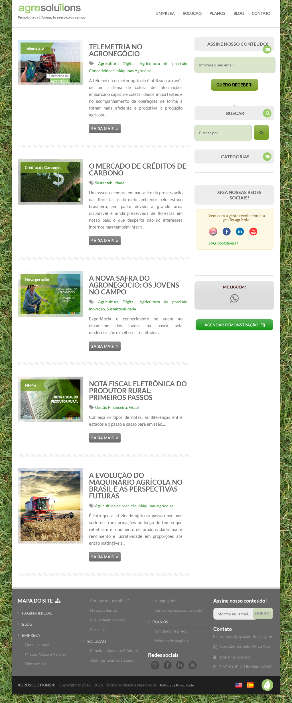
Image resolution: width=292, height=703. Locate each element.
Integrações (165, 600)
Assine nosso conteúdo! (240, 600)
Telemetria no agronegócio (115, 50)
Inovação (97, 308)
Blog (239, 13)
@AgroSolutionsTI (223, 243)
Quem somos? (37, 644)
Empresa (165, 13)
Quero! (263, 613)
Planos (218, 13)
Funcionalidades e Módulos (114, 650)
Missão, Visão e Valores (45, 654)
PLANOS (160, 621)
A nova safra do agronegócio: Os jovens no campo (134, 285)
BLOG (27, 624)
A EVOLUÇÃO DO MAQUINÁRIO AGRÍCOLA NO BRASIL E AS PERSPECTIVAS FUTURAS (135, 485)
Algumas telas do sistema (112, 660)
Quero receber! (234, 85)
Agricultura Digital (116, 63)
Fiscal (134, 407)
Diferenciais (35, 663)
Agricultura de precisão (163, 63)
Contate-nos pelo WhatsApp (245, 646)
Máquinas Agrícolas (133, 70)
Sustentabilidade (109, 182)
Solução (192, 13)
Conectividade (102, 70)
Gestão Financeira (111, 407)
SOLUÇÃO (96, 641)
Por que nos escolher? (109, 600)
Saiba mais (103, 128)
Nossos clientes (103, 610)
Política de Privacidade (177, 685)
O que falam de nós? (107, 619)
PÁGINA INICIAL (37, 613)
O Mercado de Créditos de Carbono (137, 169)
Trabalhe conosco (234, 656)
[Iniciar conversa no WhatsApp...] (234, 304)
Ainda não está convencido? (179, 610)
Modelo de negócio (172, 640)
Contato (261, 13)
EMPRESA (31, 635)
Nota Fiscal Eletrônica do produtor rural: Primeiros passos (138, 390)
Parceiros (98, 629)
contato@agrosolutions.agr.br (246, 636)
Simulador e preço (171, 631)
